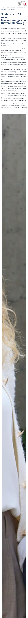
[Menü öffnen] (2, 5)
